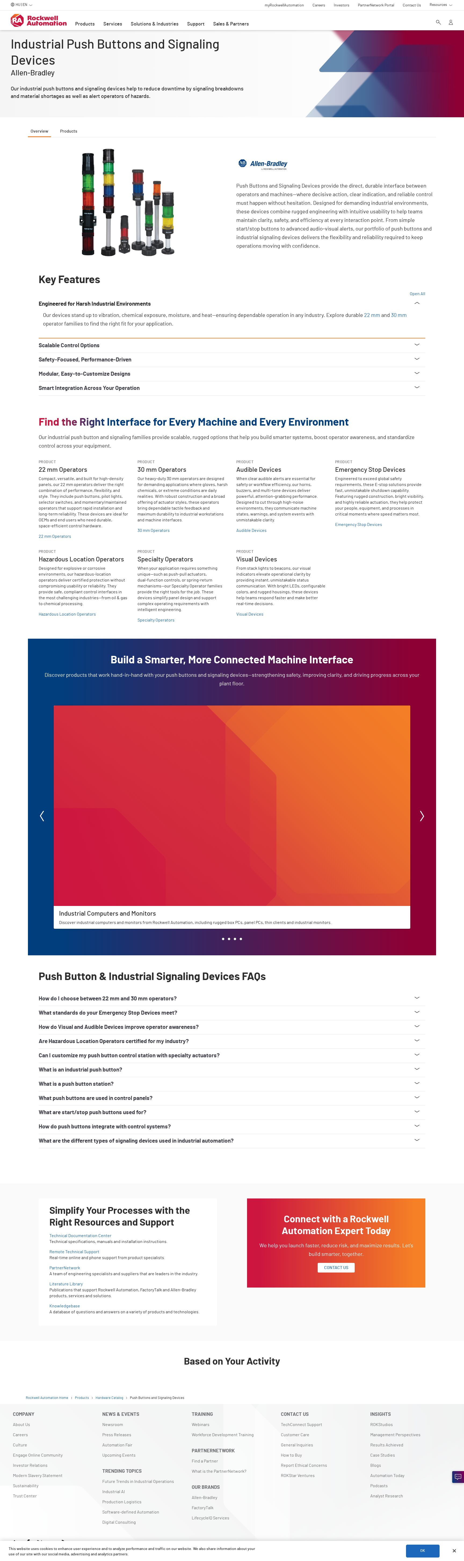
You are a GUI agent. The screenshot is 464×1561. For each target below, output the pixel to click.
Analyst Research (386, 1496)
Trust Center (25, 1496)
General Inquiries (297, 1445)
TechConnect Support (301, 1425)
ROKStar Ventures (298, 1476)
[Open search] (438, 23)
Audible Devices (251, 530)
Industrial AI (113, 1492)
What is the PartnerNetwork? (219, 1471)
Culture (20, 1445)
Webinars (200, 1425)
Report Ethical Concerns (304, 1465)
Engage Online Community (38, 1455)
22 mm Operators (55, 536)
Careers (20, 1435)
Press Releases (116, 1435)
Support (196, 24)
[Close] (454, 1550)
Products (85, 24)
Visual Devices (249, 614)
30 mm (399, 315)
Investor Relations (30, 1465)
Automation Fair (117, 1445)
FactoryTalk (202, 1508)
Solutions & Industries (155, 24)
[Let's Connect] (458, 1477)
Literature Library (66, 1284)
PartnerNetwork (64, 1268)
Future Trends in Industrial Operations (138, 1481)
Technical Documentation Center (80, 1236)
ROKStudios (381, 1425)
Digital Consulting (119, 1522)
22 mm (372, 315)
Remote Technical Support (74, 1252)
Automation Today (387, 1476)
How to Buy (291, 1455)
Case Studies (382, 1455)
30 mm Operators (153, 530)
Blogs (375, 1465)
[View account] (450, 23)
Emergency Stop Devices (358, 524)
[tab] (223, 939)
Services (112, 24)
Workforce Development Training (223, 1435)
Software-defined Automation (130, 1512)
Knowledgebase (64, 1306)
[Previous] (42, 817)
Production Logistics (122, 1502)
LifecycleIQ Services (210, 1518)
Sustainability (25, 1486)
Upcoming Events (119, 1455)
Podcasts (379, 1486)
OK (422, 1551)
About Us (21, 1425)
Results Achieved (386, 1445)
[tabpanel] (232, 660)
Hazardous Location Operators (67, 614)
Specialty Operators (156, 620)
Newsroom (112, 1425)
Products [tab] (68, 131)
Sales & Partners (231, 24)
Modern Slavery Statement (38, 1476)
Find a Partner (205, 1461)
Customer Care (295, 1435)
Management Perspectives (395, 1435)
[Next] (422, 817)
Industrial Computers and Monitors (86, 709)
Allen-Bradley (204, 1498)
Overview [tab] (39, 131)
